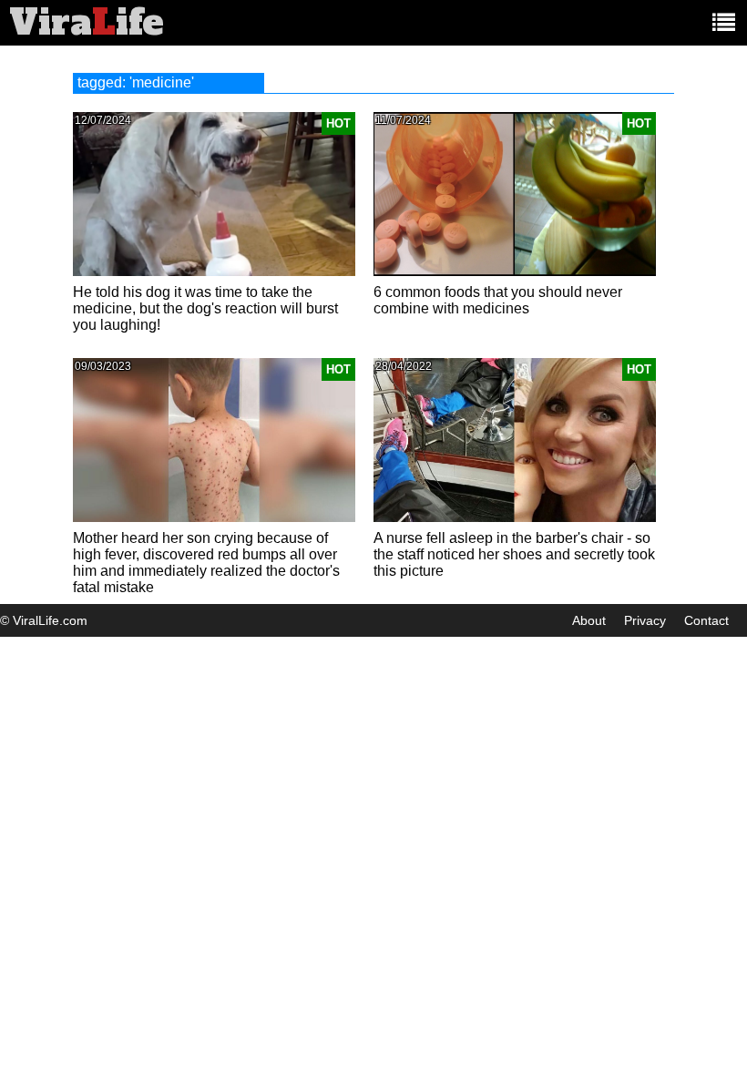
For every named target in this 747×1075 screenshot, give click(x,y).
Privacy (645, 620)
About (589, 620)
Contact (706, 620)
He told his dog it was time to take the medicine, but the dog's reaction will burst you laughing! (205, 308)
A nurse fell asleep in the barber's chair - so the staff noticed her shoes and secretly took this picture (514, 554)
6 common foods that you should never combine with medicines (498, 300)
